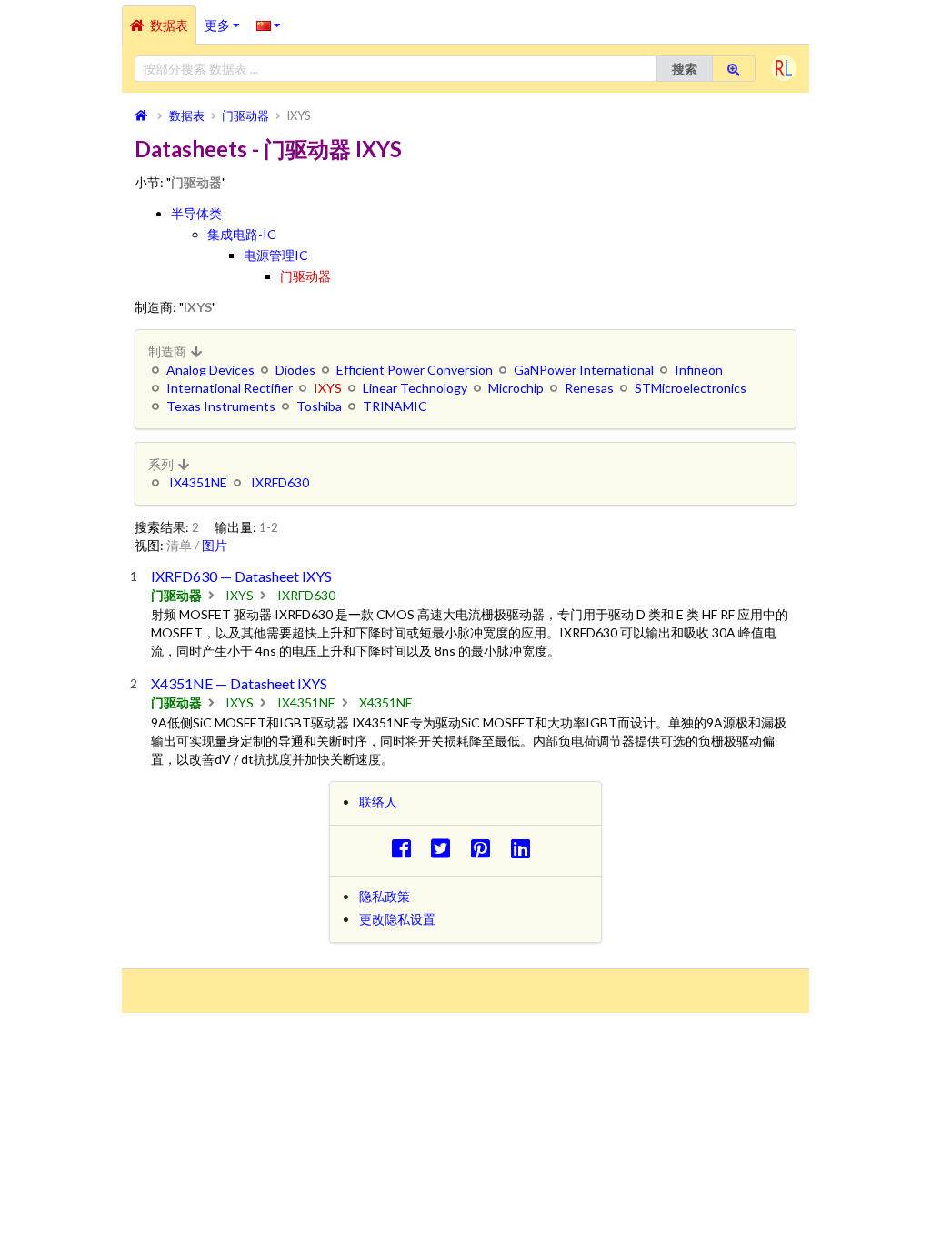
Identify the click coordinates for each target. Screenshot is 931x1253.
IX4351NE (198, 482)
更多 (226, 19)
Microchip (516, 388)
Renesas (589, 388)
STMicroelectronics (690, 388)
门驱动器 (305, 276)
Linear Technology (415, 388)
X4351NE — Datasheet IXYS (239, 683)
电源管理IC (276, 255)
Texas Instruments (220, 406)
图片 (214, 545)
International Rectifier (229, 388)
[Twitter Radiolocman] (446, 848)
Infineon (699, 369)
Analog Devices (210, 369)
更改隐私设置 (397, 919)
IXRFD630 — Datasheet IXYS (241, 576)
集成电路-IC (241, 234)
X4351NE (386, 702)
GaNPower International (584, 369)
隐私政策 (384, 896)
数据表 (169, 25)
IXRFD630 (280, 482)
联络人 (378, 801)
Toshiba (319, 406)
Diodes (295, 369)
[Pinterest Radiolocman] (486, 848)
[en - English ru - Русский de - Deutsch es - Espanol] (268, 24)
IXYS (239, 595)
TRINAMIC (395, 406)
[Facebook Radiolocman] (406, 848)
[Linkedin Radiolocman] (525, 848)
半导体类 (196, 213)
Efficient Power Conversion (414, 369)
